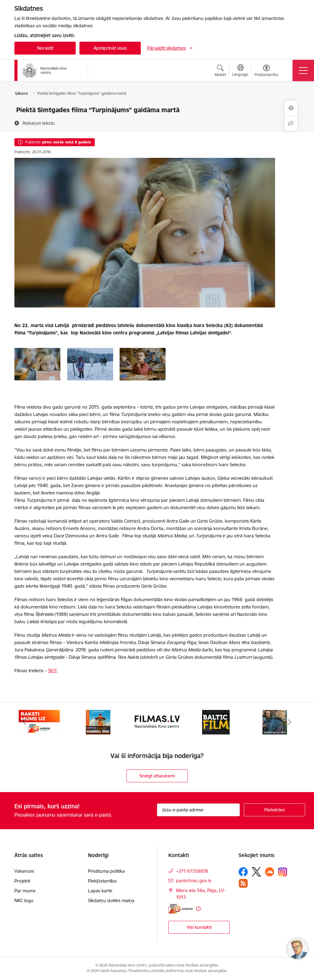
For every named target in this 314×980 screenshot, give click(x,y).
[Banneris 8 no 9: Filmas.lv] (157, 722)
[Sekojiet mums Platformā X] (256, 871)
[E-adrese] (180, 909)
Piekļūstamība (102, 881)
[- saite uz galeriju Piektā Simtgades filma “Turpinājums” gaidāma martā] (37, 363)
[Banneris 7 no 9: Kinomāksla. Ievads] (98, 722)
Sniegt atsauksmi (157, 776)
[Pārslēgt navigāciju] (303, 70)
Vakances (24, 871)
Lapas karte (100, 891)
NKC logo (23, 900)
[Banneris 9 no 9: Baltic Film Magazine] (216, 722)
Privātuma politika (106, 871)
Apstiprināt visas (110, 48)
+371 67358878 (192, 871)
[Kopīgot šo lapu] (291, 123)
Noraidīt (45, 48)
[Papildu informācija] (198, 908)
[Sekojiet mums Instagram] (282, 872)
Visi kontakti (199, 927)
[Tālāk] (289, 722)
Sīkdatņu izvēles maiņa (111, 900)
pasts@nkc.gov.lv (193, 880)
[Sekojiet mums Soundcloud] (269, 871)
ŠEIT (52, 670)
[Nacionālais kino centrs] (50, 70)
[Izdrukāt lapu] (291, 108)
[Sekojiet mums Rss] (243, 883)
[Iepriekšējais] (24, 722)
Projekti (22, 881)
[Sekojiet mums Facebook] (243, 871)
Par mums (25, 891)
